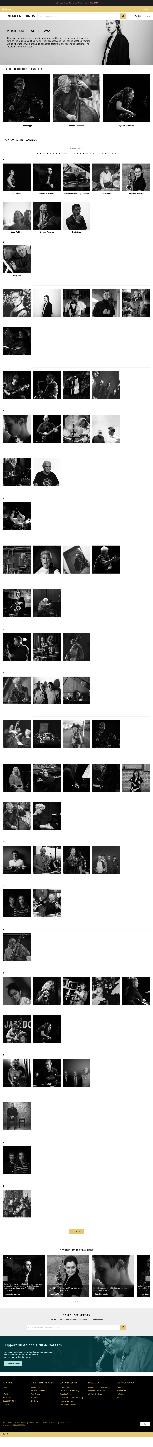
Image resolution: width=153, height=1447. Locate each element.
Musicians (35, 1405)
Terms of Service (66, 1409)
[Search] (123, 17)
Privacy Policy (65, 1395)
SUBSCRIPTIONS (54, 24)
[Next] (148, 1286)
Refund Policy (7, 1430)
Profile (119, 1405)
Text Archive (36, 1402)
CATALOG (7, 24)
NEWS (27, 24)
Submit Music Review (96, 1398)
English (146, 9)
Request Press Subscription (99, 1395)
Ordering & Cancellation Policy (71, 1405)
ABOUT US (38, 24)
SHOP (17, 24)
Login (119, 1395)
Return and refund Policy (69, 1398)
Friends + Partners (38, 1398)
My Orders (120, 1402)
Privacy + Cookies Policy (49, 1430)
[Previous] (5, 1286)
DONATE (68, 24)
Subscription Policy (20, 1430)
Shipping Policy (66, 1402)
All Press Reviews (95, 1402)
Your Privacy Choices (68, 1412)
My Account (121, 1398)
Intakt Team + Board (39, 1395)
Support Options (13, 1371)
